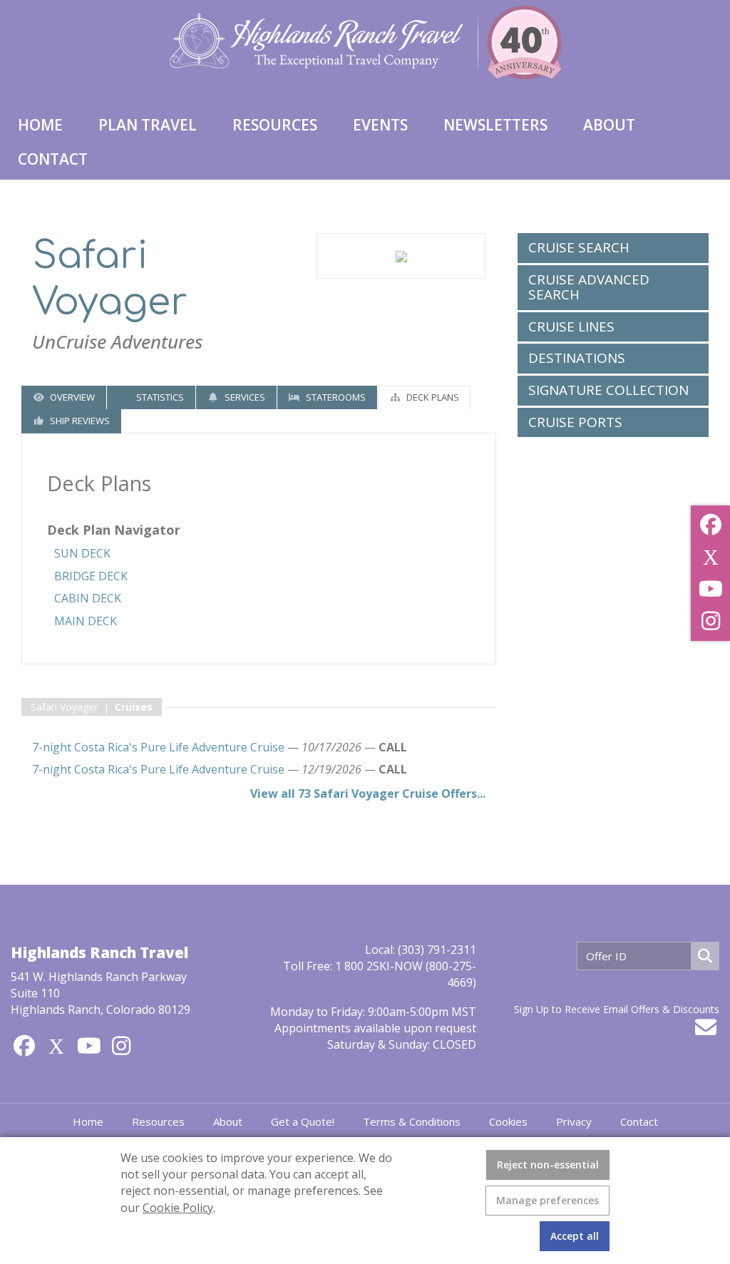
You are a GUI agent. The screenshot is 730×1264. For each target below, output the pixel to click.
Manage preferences (547, 1200)
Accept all (574, 1236)
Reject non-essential (548, 1164)
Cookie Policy (178, 1208)
